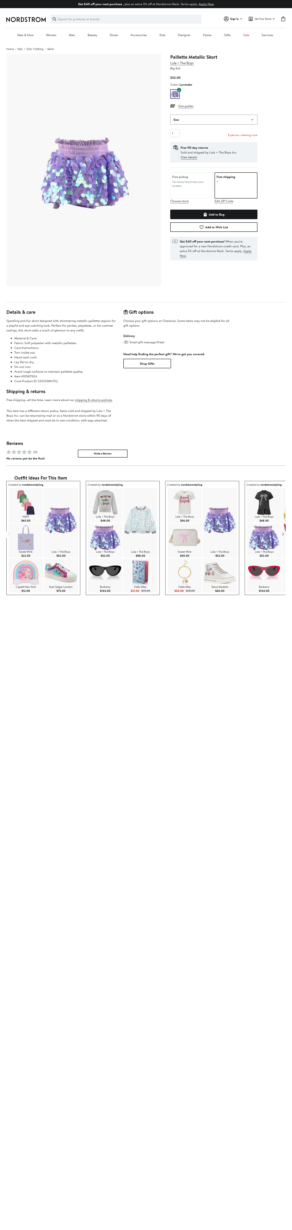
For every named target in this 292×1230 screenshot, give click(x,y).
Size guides (185, 106)
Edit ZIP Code (224, 201)
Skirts (50, 49)
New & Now (25, 35)
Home (207, 35)
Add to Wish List (216, 227)
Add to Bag (216, 214)
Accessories (139, 35)
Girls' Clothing (35, 49)
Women (51, 35)
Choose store (179, 201)
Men (72, 35)
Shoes (114, 35)
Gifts (227, 35)
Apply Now (206, 4)
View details (189, 157)
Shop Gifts (147, 363)
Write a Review (103, 454)
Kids (162, 35)
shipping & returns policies (93, 400)
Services (267, 35)
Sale (246, 35)
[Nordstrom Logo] (26, 19)
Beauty (92, 35)
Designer (184, 35)
